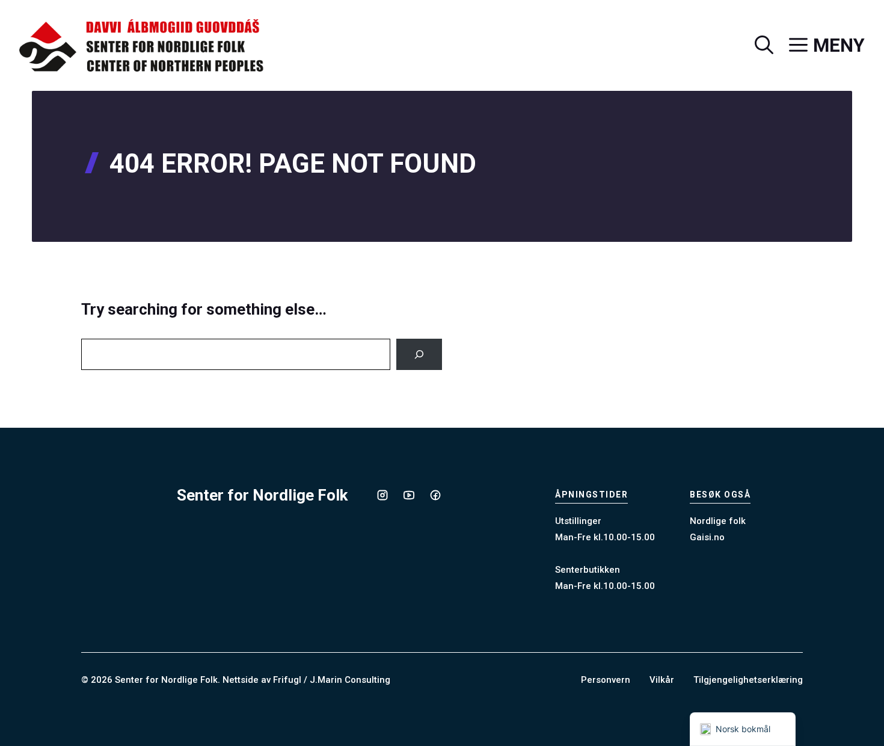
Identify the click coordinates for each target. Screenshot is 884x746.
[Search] (419, 354)
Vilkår (661, 679)
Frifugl (287, 679)
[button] (756, 45)
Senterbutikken (587, 569)
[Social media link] (382, 495)
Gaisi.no (707, 537)
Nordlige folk (718, 521)
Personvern (605, 679)
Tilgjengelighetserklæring (748, 679)
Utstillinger (578, 521)
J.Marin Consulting (350, 679)
